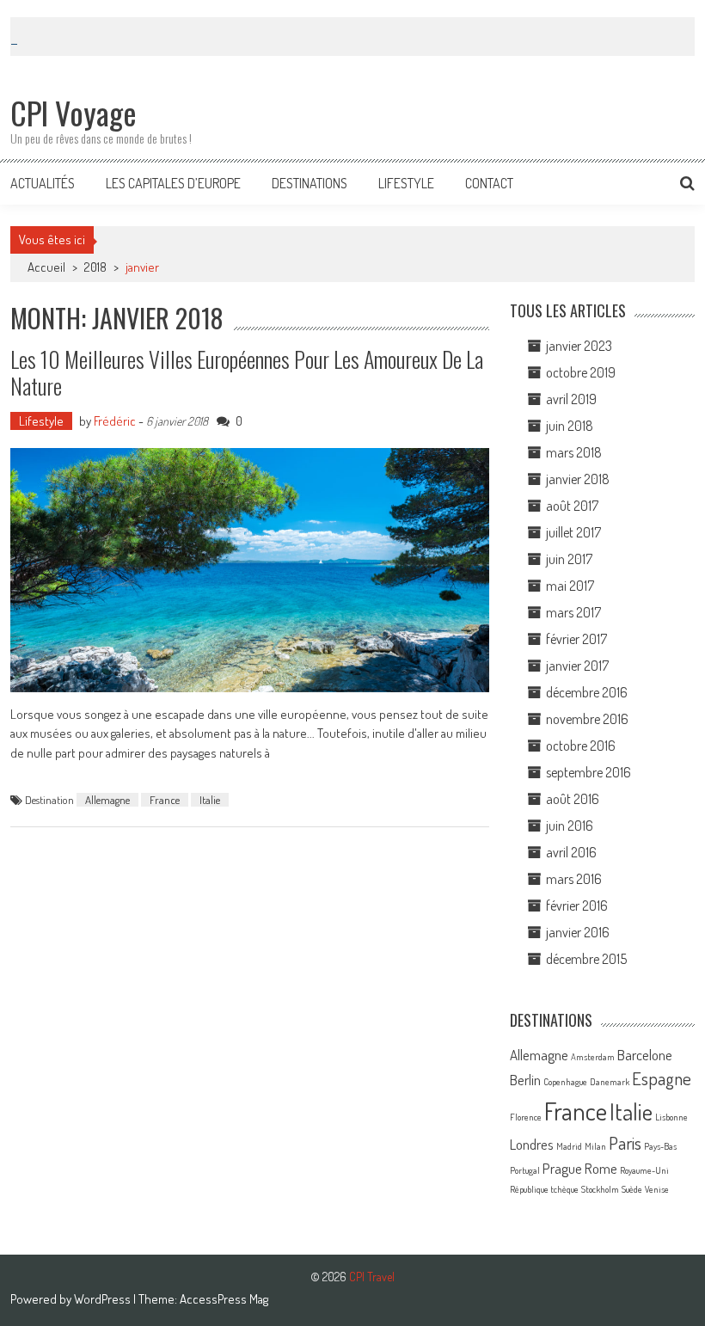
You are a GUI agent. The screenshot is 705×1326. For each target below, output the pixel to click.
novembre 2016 (587, 718)
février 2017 (576, 639)
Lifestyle (406, 183)
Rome (601, 1168)
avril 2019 (571, 399)
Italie (209, 800)
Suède (632, 1189)
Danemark (609, 1082)
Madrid (569, 1146)
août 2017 (572, 505)
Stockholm (600, 1189)
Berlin (525, 1080)
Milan (595, 1146)
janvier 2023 (579, 345)
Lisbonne (671, 1117)
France (165, 800)
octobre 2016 (581, 745)
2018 (95, 267)
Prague (562, 1168)
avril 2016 (571, 852)
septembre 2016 (588, 772)
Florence (526, 1117)
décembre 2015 (586, 958)
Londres (532, 1144)
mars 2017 (573, 612)
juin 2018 (569, 425)
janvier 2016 (578, 932)
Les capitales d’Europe (173, 183)
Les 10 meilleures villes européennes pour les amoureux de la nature (246, 372)
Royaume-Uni (644, 1170)
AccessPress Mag (224, 1299)
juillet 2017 (573, 532)
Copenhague (565, 1082)
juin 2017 (569, 559)
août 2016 (572, 798)
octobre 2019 (581, 372)
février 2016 (577, 905)
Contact (489, 183)
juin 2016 (569, 825)
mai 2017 (570, 585)
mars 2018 (574, 452)
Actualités (42, 183)
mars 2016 (574, 878)
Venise (657, 1189)
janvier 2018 (578, 479)
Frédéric (115, 421)
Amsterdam (593, 1057)
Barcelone (644, 1055)
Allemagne (107, 800)
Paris (625, 1143)
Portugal (525, 1170)
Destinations (309, 183)
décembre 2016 (587, 692)
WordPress (103, 1299)
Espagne (661, 1078)
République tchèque (544, 1189)
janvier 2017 (577, 665)
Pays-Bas (660, 1146)
